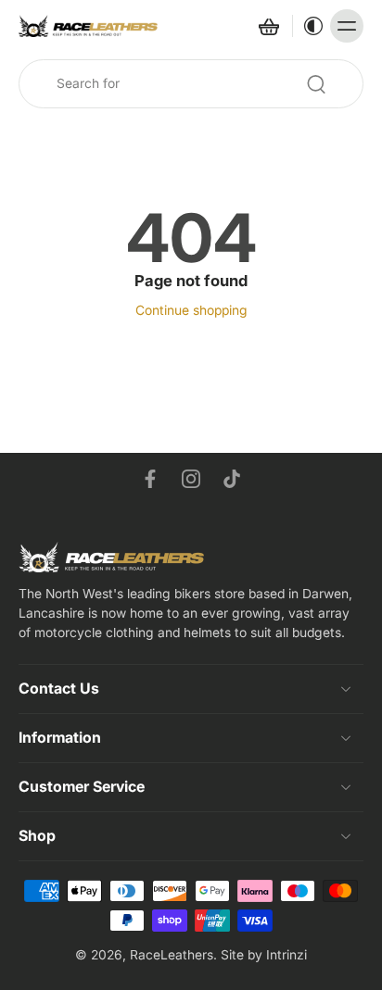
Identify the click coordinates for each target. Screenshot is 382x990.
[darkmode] (309, 26)
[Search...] (316, 84)
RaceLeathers (171, 954)
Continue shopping (191, 310)
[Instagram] (191, 478)
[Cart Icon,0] (268, 25)
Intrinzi (286, 954)
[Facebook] (150, 478)
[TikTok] (231, 478)
